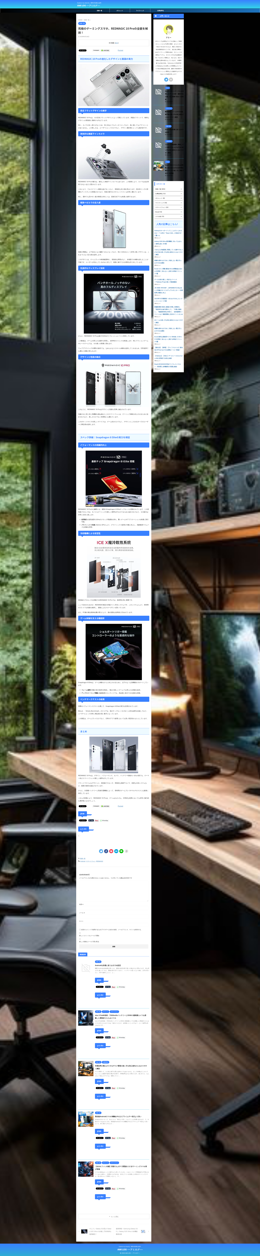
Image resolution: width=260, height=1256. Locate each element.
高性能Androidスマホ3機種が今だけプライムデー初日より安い (118, 1116)
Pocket (120, 50)
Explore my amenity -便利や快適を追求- (130, 1246)
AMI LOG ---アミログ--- (88, 5)
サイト (81, 921)
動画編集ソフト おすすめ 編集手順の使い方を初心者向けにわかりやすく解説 (174, 114)
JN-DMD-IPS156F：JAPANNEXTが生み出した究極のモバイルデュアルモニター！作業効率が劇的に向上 (168, 290)
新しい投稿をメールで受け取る (89, 941)
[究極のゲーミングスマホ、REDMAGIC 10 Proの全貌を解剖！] (116, 851)
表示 (116, 43)
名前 (81, 904)
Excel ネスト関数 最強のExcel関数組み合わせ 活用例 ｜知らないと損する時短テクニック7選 (168, 271)
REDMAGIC (99, 861)
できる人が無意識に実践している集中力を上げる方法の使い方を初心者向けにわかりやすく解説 (168, 252)
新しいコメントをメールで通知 (89, 935)
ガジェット (119, 10)
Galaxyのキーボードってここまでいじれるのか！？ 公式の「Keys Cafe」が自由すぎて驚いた (168, 233)
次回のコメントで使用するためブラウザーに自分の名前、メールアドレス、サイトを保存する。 (111, 929)
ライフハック (140, 10)
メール (82, 913)
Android (82, 861)
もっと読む (115, 1217)
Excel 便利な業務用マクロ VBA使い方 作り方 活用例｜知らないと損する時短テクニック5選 (168, 339)
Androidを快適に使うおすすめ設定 (108, 965)
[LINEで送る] (105, 50)
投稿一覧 (99, 10)
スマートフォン (90, 861)
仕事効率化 (160, 10)
